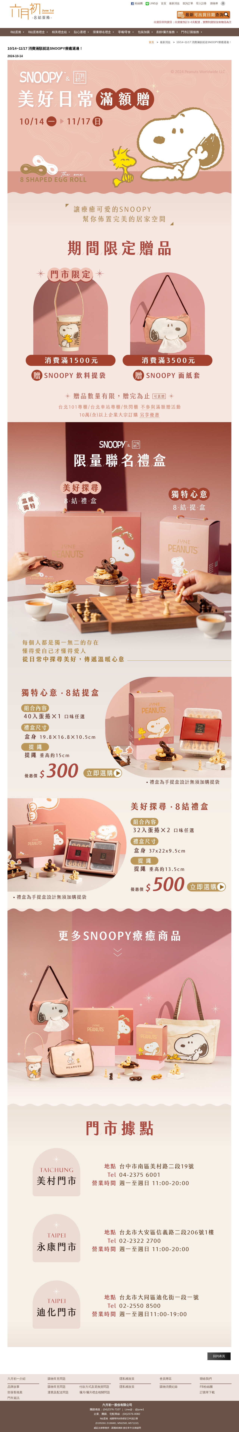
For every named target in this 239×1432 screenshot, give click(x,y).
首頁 (163, 3)
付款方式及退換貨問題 (94, 1386)
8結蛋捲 (15, 32)
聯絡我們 (206, 1378)
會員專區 (166, 1378)
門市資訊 (13, 1398)
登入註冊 (201, 3)
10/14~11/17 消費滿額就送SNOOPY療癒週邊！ (204, 42)
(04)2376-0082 (131, 1413)
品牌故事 (13, 1386)
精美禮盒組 (59, 32)
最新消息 (174, 3)
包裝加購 (144, 32)
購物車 (217, 3)
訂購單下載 (207, 1392)
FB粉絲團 (206, 1386)
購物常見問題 (57, 1378)
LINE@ (153, 3)
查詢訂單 (188, 3)
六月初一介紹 (16, 1378)
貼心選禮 (80, 32)
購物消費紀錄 (169, 1386)
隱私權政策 (127, 1378)
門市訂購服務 (190, 32)
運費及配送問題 (58, 1392)
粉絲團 (138, 3)
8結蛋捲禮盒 (36, 32)
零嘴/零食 (124, 32)
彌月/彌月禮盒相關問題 (94, 1392)
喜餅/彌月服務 (165, 32)
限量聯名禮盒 (102, 32)
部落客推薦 (14, 1392)
